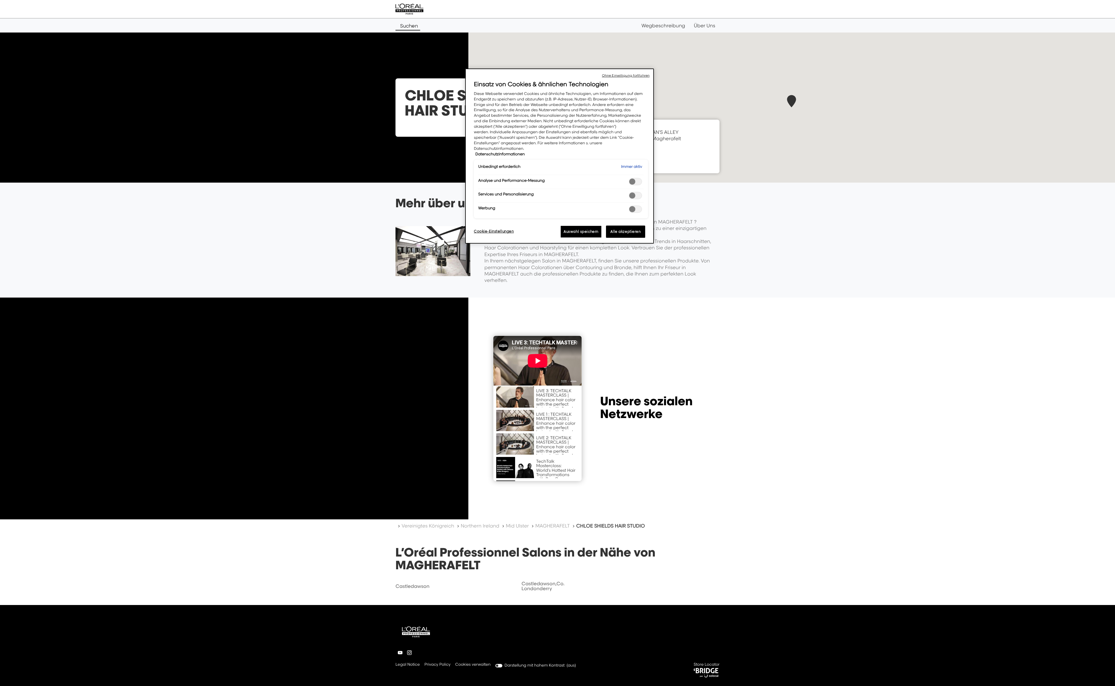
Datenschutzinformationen (500, 154)
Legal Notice (407, 665)
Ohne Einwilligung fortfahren (626, 75)
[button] (791, 101)
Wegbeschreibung (663, 25)
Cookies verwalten (473, 664)
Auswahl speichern (581, 231)
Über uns (704, 25)
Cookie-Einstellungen (494, 231)
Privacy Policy (438, 665)
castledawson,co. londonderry (542, 586)
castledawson (412, 586)
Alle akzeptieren (625, 231)
